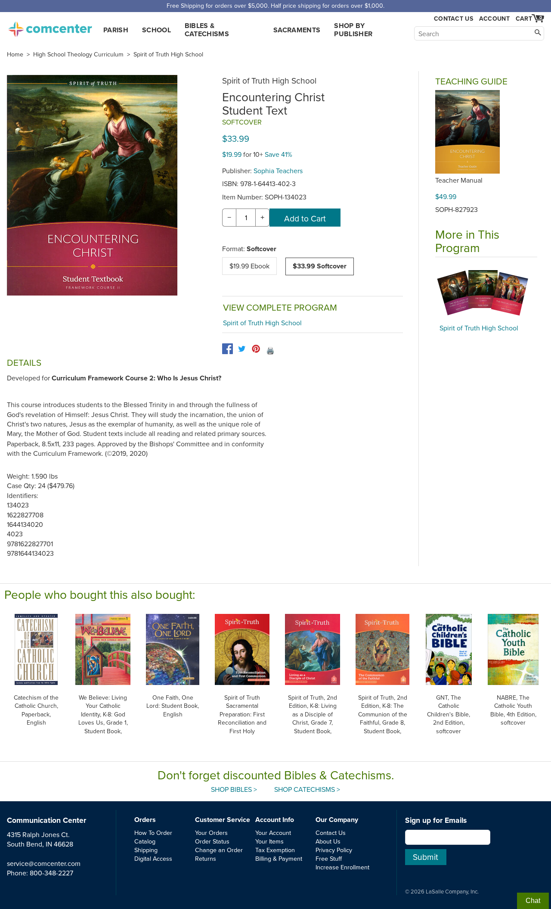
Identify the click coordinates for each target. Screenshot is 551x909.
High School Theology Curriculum (78, 54)
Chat (533, 900)
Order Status (212, 841)
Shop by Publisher (353, 30)
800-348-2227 (51, 873)
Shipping (146, 849)
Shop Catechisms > (307, 789)
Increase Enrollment (342, 867)
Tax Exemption (275, 849)
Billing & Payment (278, 858)
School (156, 30)
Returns (205, 858)
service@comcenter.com (43, 863)
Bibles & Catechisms (207, 30)
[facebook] (227, 348)
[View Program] (486, 293)
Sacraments (296, 30)
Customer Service (222, 820)
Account (494, 18)
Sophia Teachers (278, 170)
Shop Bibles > (234, 789)
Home (15, 54)
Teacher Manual (459, 180)
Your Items (269, 841)
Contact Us (453, 19)
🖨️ (270, 350)
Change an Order (219, 849)
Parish (115, 30)
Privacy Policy (334, 849)
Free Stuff (329, 858)
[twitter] (241, 348)
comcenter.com (50, 26)
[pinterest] (256, 348)
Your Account (273, 832)
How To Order (153, 832)
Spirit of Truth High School (168, 54)
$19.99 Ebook (249, 266)
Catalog (144, 841)
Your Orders (211, 832)
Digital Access (153, 858)
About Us (328, 841)
